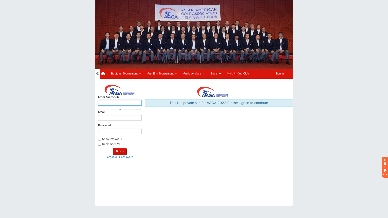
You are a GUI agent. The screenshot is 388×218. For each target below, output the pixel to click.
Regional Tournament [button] (124, 73)
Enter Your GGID (108, 97)
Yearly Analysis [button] (192, 73)
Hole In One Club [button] (238, 73)
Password (104, 125)
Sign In (279, 73)
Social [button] (215, 73)
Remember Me (111, 144)
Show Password (112, 139)
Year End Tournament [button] (160, 73)
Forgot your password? (119, 157)
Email (101, 112)
